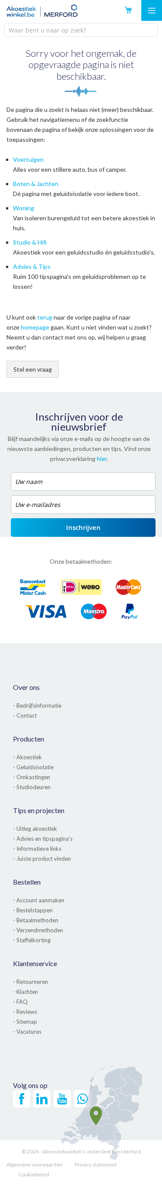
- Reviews (25, 1011)
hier (102, 458)
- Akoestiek (27, 757)
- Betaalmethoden (35, 920)
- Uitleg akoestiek (35, 828)
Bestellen (27, 882)
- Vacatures (27, 1031)
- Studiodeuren (32, 787)
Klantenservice (35, 963)
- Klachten (25, 991)
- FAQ (20, 1001)
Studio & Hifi (30, 242)
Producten (28, 739)
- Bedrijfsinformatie (37, 705)
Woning (23, 208)
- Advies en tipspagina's (43, 838)
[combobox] (81, 30)
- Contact (25, 715)
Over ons (26, 687)
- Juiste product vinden (42, 858)
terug (44, 317)
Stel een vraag (32, 369)
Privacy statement (96, 1164)
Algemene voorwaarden (34, 1164)
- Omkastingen (31, 777)
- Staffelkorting (32, 940)
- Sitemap (25, 1021)
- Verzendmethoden (38, 930)
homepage (35, 327)
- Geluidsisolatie (33, 767)
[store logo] (42, 10)
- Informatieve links (37, 848)
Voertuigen (28, 159)
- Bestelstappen (33, 910)
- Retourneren (30, 981)
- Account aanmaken (38, 900)
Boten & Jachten (35, 183)
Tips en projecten (38, 810)
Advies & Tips (32, 266)
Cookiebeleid (34, 1174)
